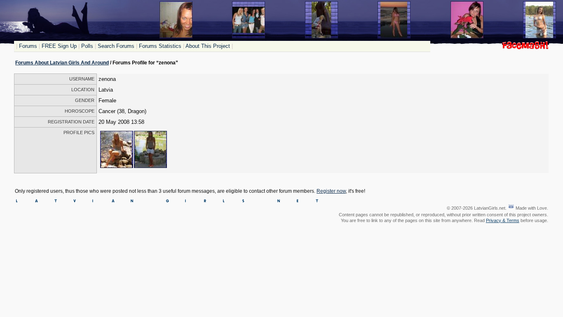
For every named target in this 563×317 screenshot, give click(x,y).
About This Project (207, 46)
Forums (28, 46)
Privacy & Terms (502, 220)
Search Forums (116, 46)
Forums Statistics (160, 46)
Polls (87, 46)
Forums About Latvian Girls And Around (62, 63)
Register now (331, 191)
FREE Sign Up (59, 46)
